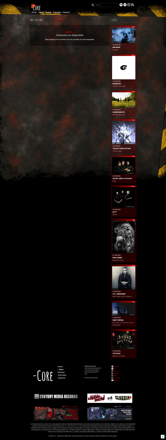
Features (66, 12)
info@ (116, 380)
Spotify (116, 366)
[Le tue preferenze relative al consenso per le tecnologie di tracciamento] (162, 436)
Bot (115, 369)
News (41, 12)
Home (34, 12)
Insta (115, 371)
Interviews (57, 12)
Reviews (48, 12)
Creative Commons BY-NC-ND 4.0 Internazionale (103, 436)
